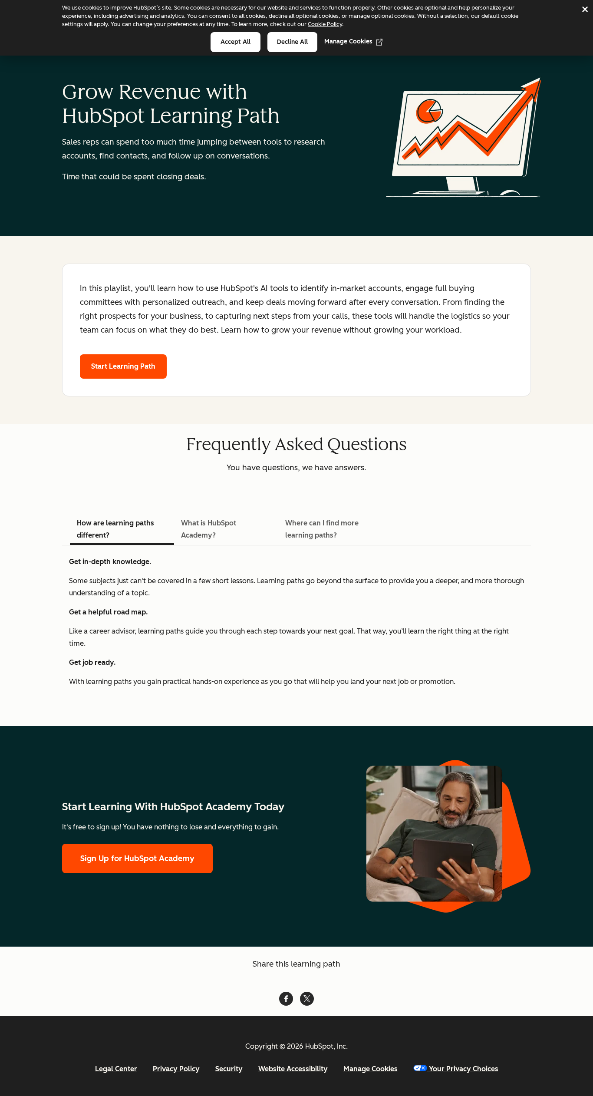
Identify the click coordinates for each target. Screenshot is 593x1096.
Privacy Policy (176, 1069)
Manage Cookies (348, 41)
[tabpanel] (296, 622)
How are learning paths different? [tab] (115, 529)
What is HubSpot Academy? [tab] (208, 529)
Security (229, 1069)
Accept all (235, 42)
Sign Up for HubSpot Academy (137, 858)
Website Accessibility (293, 1069)
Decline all (292, 42)
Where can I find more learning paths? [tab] (322, 529)
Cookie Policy (325, 24)
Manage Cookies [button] (370, 1069)
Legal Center (116, 1069)
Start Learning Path (123, 366)
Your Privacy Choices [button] (463, 1069)
